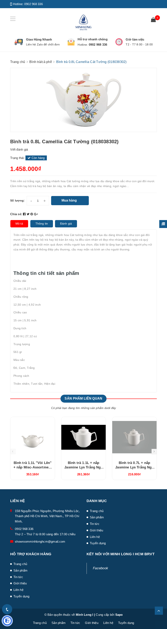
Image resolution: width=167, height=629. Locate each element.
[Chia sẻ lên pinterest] (32, 214)
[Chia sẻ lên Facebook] (25, 214)
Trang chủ (96, 511)
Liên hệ (95, 537)
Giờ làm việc (135, 39)
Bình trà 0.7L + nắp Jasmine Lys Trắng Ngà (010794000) (134, 467)
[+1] (36, 214)
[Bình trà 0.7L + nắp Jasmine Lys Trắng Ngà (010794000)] (134, 437)
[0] (153, 20)
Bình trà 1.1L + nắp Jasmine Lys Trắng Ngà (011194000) (83, 467)
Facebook (100, 568)
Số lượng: (17, 200)
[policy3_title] (119, 41)
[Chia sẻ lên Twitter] (29, 214)
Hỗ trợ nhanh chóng (93, 39)
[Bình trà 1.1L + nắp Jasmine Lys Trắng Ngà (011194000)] (83, 437)
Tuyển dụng (98, 543)
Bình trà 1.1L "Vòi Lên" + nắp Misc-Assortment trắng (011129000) (32, 467)
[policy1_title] (18, 42)
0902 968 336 (33, 4)
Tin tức (94, 523)
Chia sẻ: (16, 214)
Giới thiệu (96, 530)
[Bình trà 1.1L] (32, 437)
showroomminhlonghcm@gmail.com (40, 541)
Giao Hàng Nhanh (39, 39)
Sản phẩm (97, 517)
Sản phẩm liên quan (83, 398)
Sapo (119, 614)
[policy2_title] (71, 42)
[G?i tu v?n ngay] (7, 620)
